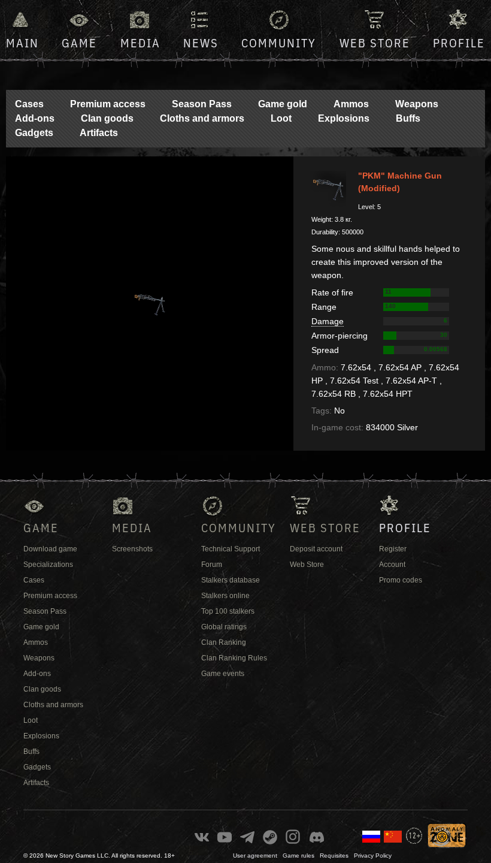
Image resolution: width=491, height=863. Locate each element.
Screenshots (132, 549)
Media (140, 43)
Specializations (48, 564)
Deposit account (316, 549)
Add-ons (34, 118)
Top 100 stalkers (227, 611)
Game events (222, 673)
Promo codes (400, 580)
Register (393, 549)
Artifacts (99, 133)
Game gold (282, 104)
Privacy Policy (373, 855)
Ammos (351, 104)
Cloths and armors (202, 118)
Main (22, 43)
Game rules (298, 855)
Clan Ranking (223, 642)
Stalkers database (230, 580)
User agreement (255, 855)
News (201, 43)
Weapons (416, 104)
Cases (29, 104)
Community (278, 43)
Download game (50, 549)
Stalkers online (225, 596)
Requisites (334, 855)
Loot (281, 118)
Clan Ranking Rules (234, 658)
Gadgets (34, 133)
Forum (211, 564)
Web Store (375, 43)
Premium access (108, 104)
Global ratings (224, 627)
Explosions (343, 118)
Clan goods (107, 118)
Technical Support (230, 549)
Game (79, 43)
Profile (459, 43)
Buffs (408, 118)
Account (392, 564)
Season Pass (202, 104)
